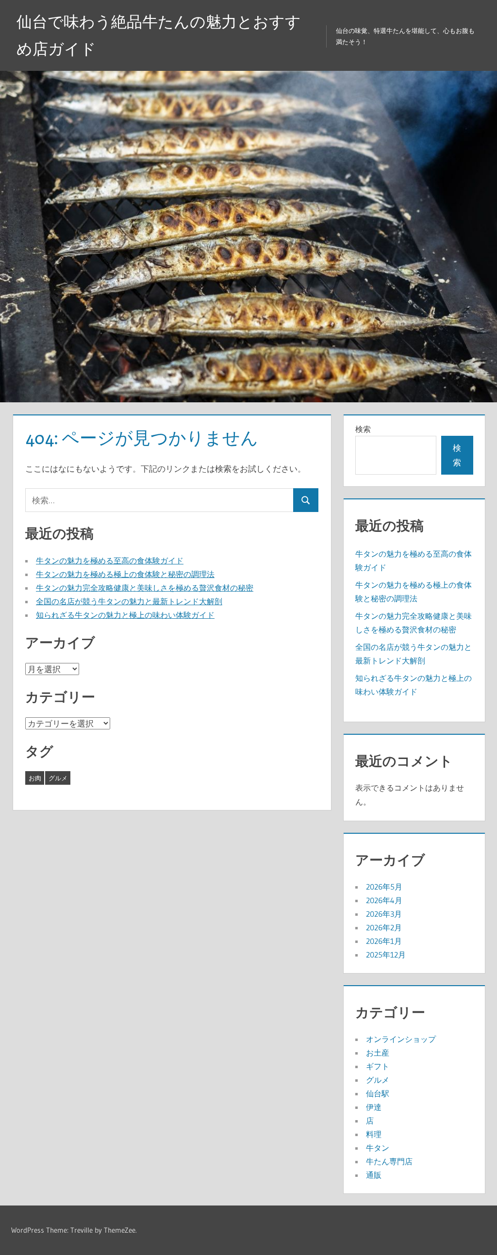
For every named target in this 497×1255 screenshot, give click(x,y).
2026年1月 (384, 941)
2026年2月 (384, 927)
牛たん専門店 (389, 1161)
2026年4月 (384, 900)
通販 (373, 1175)
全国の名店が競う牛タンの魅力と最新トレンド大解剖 (129, 601)
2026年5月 (384, 887)
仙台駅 (377, 1093)
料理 (373, 1134)
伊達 (373, 1107)
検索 (363, 429)
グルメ (58, 778)
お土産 (377, 1052)
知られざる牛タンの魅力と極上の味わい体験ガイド (125, 615)
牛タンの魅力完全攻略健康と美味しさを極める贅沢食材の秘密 (144, 588)
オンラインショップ (401, 1039)
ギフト (377, 1066)
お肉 (35, 778)
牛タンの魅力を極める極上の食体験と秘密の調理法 (125, 574)
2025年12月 (386, 954)
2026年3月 (384, 914)
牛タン (377, 1148)
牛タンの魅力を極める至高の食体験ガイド (109, 560)
